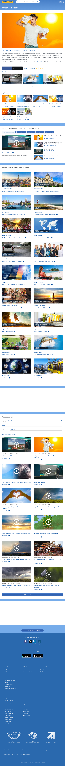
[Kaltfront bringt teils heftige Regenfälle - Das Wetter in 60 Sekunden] (16, 574)
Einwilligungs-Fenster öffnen (32, 750)
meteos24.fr (8, 694)
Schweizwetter (8, 711)
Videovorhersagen (9, 669)
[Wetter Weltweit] (48, 225)
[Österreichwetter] (48, 179)
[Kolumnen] (48, 249)
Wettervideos (8, 704)
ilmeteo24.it (7, 696)
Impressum (52, 750)
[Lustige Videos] (33, 79)
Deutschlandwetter (9, 709)
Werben (7, 682)
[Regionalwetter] (48, 202)
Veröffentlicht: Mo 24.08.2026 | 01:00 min (11, 157)
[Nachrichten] (12, 79)
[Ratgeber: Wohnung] (53, 79)
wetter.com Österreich (10, 680)
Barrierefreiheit (14, 754)
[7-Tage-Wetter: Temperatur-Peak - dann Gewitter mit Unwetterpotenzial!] (38, 144)
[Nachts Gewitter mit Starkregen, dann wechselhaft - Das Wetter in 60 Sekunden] (16, 548)
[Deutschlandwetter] (16, 179)
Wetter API (7, 686)
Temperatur (25, 674)
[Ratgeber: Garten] (16, 342)
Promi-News (8, 723)
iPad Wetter (42, 672)
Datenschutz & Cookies (19, 750)
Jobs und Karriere (8, 750)
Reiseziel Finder (26, 711)
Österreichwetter (9, 713)
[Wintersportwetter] (48, 366)
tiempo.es (7, 692)
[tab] (8, 132)
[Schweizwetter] (16, 202)
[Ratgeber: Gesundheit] (48, 295)
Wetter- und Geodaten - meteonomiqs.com (10, 689)
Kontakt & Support (44, 750)
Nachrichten (8, 707)
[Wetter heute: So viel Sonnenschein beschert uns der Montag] (16, 522)
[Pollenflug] (60, 2)
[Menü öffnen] (63, 2)
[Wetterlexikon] (16, 272)
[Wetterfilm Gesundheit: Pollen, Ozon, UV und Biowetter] (48, 522)
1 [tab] (30, 87)
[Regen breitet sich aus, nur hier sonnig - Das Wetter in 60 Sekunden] (48, 495)
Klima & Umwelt (26, 715)
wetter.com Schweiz (9, 678)
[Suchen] (37, 1)
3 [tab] (35, 87)
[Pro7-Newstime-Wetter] (16, 142)
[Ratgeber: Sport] (16, 319)
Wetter (7, 667)
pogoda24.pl (8, 698)
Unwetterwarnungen (9, 674)
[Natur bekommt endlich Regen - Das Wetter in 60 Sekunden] (48, 574)
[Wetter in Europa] (16, 225)
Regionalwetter (8, 715)
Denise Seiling (40, 61)
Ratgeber (25, 704)
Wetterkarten (26, 667)
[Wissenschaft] (16, 366)
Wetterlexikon (8, 721)
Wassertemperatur (27, 678)
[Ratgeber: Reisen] (48, 272)
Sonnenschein (26, 676)
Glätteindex (25, 709)
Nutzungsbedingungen (25, 754)
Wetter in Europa (9, 717)
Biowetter (25, 707)
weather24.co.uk (9, 700)
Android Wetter (43, 674)
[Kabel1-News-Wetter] (38, 151)
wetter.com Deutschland (10, 676)
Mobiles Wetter (44, 667)
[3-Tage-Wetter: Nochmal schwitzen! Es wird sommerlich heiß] (38, 137)
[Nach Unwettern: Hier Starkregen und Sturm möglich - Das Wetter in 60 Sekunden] (48, 548)
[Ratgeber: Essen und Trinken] (16, 295)
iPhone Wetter (43, 669)
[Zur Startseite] (8, 1)
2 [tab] (32, 87)
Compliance (7, 754)
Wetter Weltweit (8, 719)
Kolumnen (7, 672)
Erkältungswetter (26, 713)
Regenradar (25, 669)
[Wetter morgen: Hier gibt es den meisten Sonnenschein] (38, 157)
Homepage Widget (9, 684)
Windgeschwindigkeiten (28, 672)
